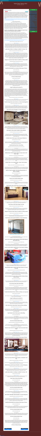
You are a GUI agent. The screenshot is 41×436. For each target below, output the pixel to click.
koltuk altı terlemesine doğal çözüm (33, 26)
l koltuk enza (17, 39)
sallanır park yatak (33, 30)
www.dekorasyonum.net (17, 397)
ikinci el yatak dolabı (33, 15)
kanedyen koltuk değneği (10, 19)
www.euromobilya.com (17, 52)
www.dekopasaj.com (17, 214)
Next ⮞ (24, 429)
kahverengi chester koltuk (7, 18)
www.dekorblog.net (17, 141)
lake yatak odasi (18, 40)
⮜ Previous (8, 429)
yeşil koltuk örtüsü (33, 28)
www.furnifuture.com (17, 125)
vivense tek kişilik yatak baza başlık (33, 14)
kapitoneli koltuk (18, 18)
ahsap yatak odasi (33, 16)
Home (39, 0)
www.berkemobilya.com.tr (17, 301)
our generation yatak (33, 29)
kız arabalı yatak (8, 40)
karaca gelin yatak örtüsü (22, 19)
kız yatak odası (22, 40)
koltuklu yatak (24, 428)
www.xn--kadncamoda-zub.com (17, 271)
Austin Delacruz (6, 11)
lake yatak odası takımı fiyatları (12, 39)
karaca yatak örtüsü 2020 (16, 19)
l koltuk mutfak (20, 39)
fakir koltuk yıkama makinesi (33, 18)
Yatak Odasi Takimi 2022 (5, 0)
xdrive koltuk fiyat (33, 19)
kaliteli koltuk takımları (13, 18)
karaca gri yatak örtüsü (11, 20)
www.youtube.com (17, 201)
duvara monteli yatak (33, 17)
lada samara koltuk (6, 39)
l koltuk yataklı (11, 40)
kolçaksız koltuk (8, 428)
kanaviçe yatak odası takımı (23, 18)
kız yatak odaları (15, 40)
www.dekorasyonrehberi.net (16, 133)
